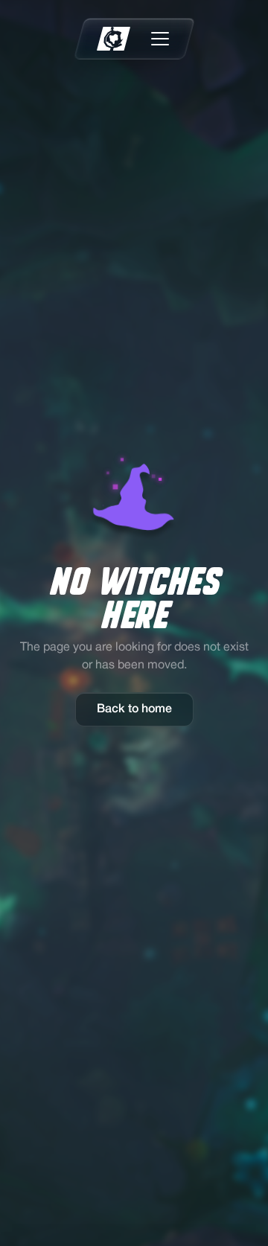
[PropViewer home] (113, 39)
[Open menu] (160, 39)
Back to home (134, 709)
